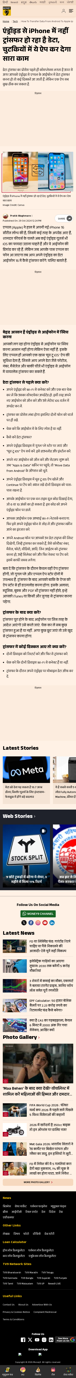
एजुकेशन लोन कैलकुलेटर (42, 1256)
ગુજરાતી (52, 3)
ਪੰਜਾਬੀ (70, 3)
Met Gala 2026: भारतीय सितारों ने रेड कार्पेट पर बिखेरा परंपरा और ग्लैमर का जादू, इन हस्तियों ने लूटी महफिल (51, 1149)
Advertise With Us (42, 1305)
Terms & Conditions (13, 1320)
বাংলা (62, 3)
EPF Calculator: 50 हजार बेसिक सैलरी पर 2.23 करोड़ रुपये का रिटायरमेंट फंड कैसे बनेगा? (50, 1006)
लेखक (6, 1234)
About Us (23, 1305)
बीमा (5, 1212)
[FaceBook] (31, 922)
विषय (16, 1234)
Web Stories (18, 817)
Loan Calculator (15, 1242)
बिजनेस (7, 1206)
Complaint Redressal (45, 1312)
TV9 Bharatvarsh (12, 1273)
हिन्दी (5, 3)
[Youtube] (45, 922)
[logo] (7, 11)
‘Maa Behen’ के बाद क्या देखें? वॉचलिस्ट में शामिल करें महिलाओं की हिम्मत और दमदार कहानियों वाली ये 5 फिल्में (36, 1092)
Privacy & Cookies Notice (16, 1312)
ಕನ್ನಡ (24, 3)
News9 (14, 3)
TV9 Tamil (8, 1284)
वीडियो (37, 1234)
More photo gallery (37, 1182)
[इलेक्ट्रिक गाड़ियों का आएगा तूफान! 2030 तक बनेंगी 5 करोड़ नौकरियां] (15, 966)
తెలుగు (33, 3)
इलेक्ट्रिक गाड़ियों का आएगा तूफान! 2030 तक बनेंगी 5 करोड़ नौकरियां (50, 966)
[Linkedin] (52, 922)
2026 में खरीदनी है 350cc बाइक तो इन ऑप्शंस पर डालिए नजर (50, 1128)
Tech (15, 22)
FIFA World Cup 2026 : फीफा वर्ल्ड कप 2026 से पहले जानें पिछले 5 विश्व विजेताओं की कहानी (51, 1110)
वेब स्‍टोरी (49, 1234)
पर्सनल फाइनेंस (38, 1206)
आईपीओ (17, 1212)
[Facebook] (23, 1340)
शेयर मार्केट (21, 1206)
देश (43, 1212)
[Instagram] (38, 922)
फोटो (26, 1234)
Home (6, 22)
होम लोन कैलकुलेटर (14, 1250)
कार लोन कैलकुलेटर (14, 1256)
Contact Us (9, 1305)
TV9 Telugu (48, 1273)
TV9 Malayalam (25, 1284)
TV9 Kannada (10, 1278)
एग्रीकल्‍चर (8, 1217)
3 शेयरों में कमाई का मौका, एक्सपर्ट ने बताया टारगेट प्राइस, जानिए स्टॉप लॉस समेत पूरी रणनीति (51, 986)
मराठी (42, 3)
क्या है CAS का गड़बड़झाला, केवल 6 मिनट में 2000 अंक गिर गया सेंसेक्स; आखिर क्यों (51, 1026)
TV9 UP (40, 1284)
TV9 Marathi (31, 1273)
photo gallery (20, 1038)
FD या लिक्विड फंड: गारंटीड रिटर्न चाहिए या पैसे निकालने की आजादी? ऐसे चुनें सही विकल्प (50, 947)
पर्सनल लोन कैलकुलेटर (41, 1250)
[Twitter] (24, 922)
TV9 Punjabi (60, 1278)
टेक (61, 1212)
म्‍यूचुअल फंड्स (58, 1206)
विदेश (52, 1212)
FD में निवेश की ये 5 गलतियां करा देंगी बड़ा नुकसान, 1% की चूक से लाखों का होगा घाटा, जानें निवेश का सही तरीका (51, 1169)
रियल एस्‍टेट (31, 1212)
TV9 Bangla (27, 1278)
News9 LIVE (54, 1284)
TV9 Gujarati (43, 1278)
